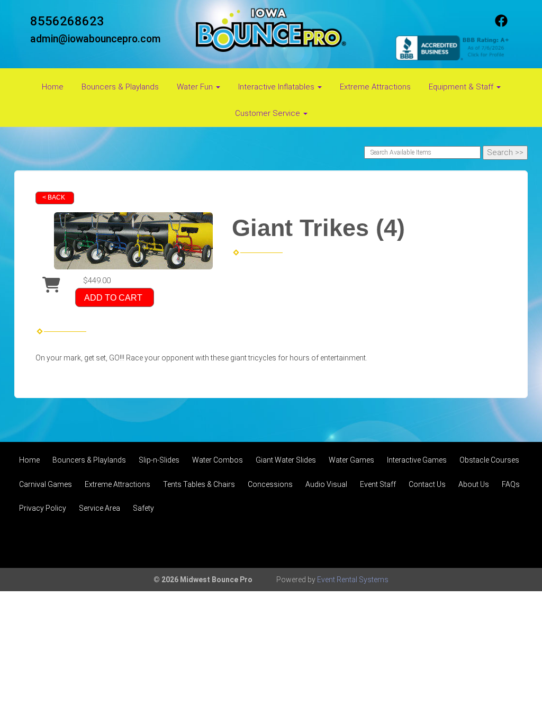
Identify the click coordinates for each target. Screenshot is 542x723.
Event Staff (378, 484)
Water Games (351, 460)
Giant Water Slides (286, 460)
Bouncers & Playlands (120, 87)
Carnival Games (45, 484)
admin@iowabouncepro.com (95, 39)
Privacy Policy (42, 508)
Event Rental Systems (353, 579)
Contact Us (427, 484)
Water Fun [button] (196, 87)
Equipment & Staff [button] (462, 87)
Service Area (99, 508)
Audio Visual (326, 484)
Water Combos (217, 460)
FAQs (511, 484)
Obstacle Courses (489, 460)
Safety (143, 508)
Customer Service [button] (268, 113)
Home (53, 87)
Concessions (270, 484)
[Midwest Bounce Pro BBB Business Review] (453, 47)
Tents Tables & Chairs (199, 484)
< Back (53, 197)
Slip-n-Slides (159, 460)
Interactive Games (417, 460)
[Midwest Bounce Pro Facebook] (501, 24)
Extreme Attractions (375, 87)
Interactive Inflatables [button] (277, 87)
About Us (473, 484)
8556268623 (67, 21)
